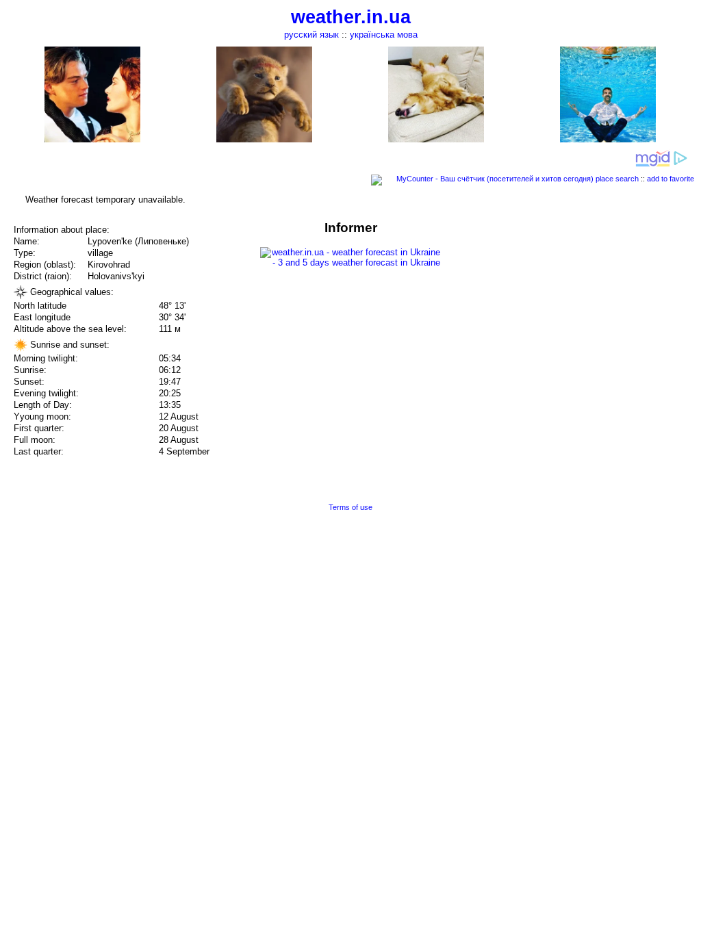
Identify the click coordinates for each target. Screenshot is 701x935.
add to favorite (670, 179)
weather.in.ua (351, 17)
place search (617, 179)
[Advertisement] (563, 316)
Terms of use (350, 507)
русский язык (311, 34)
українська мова (384, 34)
